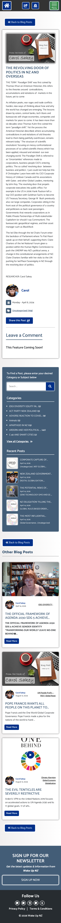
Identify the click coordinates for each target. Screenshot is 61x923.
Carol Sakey (20, 603)
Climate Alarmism (48, 777)
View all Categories (18, 441)
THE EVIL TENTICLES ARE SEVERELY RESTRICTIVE (23, 792)
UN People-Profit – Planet (45, 692)
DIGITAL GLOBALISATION (31, 481)
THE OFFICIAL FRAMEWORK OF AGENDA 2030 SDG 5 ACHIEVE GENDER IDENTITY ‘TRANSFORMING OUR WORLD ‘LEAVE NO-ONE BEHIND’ (27, 616)
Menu (54, 8)
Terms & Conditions (41, 909)
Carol (25, 290)
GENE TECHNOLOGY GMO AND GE (35, 495)
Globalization (50, 783)
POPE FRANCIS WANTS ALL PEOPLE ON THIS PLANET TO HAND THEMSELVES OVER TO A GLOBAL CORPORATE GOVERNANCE (28, 706)
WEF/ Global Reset (48, 695)
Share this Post (17, 320)
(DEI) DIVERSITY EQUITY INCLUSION (45, 604)
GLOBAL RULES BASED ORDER (33, 509)
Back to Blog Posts (21, 22)
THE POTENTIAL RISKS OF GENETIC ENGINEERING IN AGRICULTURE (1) (33, 488)
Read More (11, 641)
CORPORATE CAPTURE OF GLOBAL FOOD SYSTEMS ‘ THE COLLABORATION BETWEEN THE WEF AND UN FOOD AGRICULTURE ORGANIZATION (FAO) (36, 460)
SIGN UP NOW (30, 880)
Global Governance (28, 523)
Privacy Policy (17, 909)
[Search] (50, 386)
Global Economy (49, 780)
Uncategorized (26, 466)
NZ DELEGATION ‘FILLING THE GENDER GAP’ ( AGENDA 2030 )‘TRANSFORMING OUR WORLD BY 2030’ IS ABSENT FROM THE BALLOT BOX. (36, 502)
